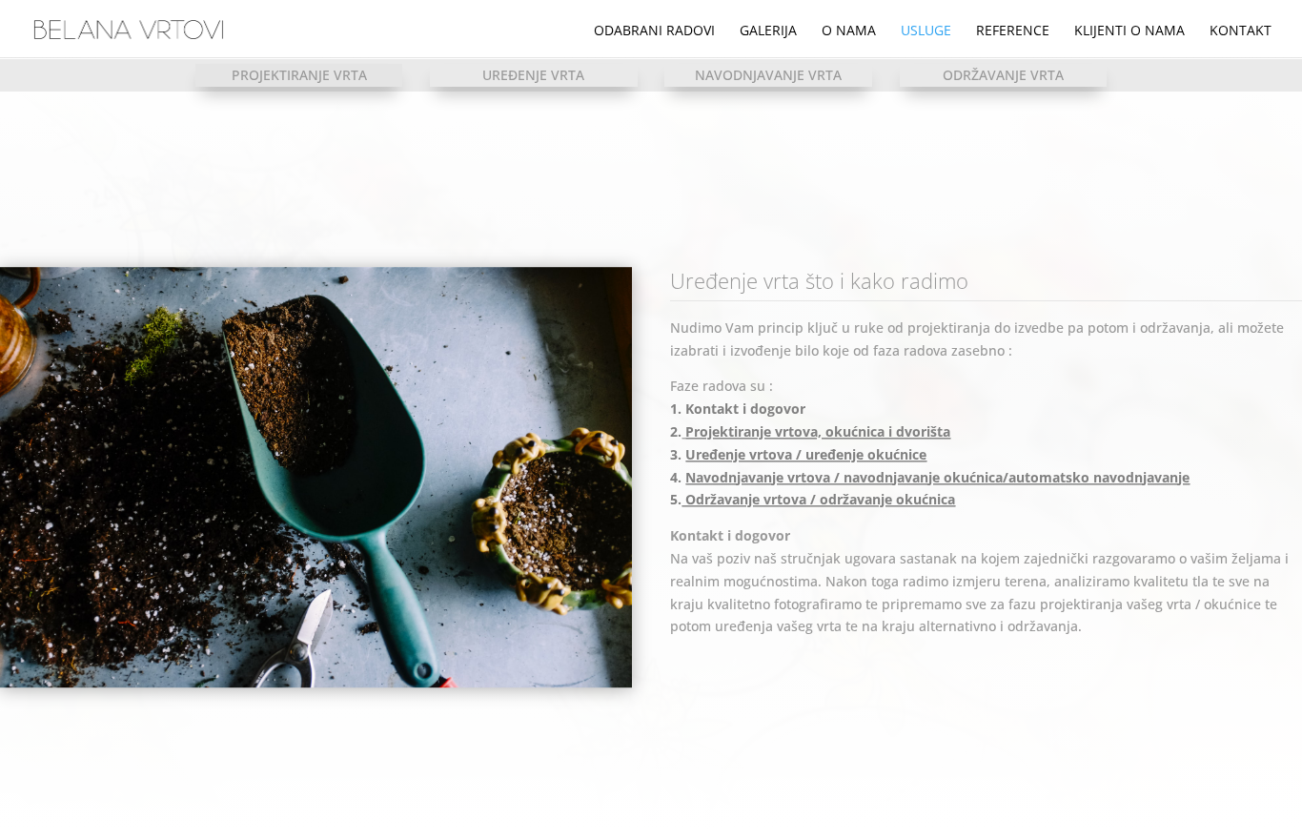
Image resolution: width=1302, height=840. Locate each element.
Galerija (768, 31)
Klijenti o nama (1129, 31)
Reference (1012, 31)
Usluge (926, 31)
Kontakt (1240, 31)
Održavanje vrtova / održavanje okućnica (818, 500)
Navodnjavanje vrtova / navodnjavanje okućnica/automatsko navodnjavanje (937, 477)
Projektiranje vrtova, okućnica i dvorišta (817, 431)
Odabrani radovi (654, 31)
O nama (849, 31)
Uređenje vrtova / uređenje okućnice (805, 454)
